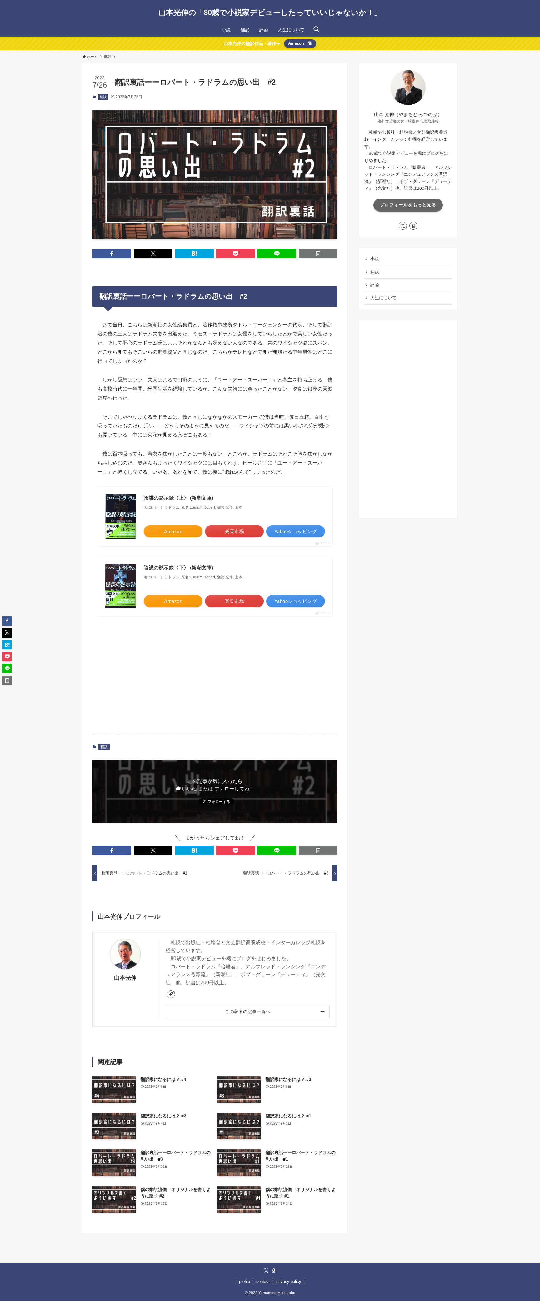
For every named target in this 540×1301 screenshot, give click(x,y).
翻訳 (103, 97)
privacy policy (288, 1281)
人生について (383, 297)
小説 (374, 258)
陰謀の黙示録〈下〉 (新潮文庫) (178, 567)
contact (263, 1281)
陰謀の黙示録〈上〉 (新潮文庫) (178, 498)
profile (244, 1281)
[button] (111, 253)
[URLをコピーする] (318, 253)
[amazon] (413, 226)
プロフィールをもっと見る (408, 204)
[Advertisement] (215, 680)
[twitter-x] (403, 226)
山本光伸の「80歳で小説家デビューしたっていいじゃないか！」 (270, 12)
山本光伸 (125, 978)
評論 (374, 284)
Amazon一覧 (300, 43)
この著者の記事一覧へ (247, 1011)
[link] (171, 994)
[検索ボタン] (316, 30)
